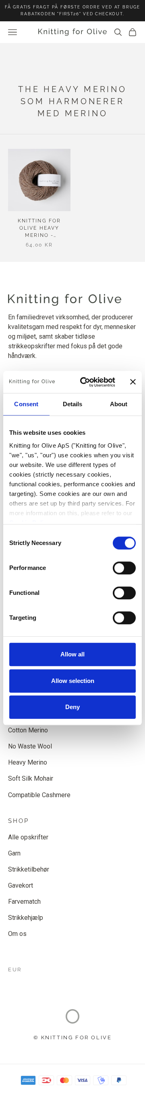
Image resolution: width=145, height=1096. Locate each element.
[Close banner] (133, 382)
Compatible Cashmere (39, 795)
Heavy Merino (27, 762)
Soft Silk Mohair (30, 778)
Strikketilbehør (28, 869)
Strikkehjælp (25, 917)
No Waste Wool (30, 746)
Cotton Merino (28, 730)
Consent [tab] (26, 404)
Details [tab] (73, 404)
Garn (14, 853)
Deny (72, 706)
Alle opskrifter (28, 837)
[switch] (124, 567)
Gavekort (20, 885)
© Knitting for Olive (72, 1037)
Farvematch (24, 901)
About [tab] (119, 404)
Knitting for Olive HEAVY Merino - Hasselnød (39, 228)
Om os (17, 934)
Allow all (72, 654)
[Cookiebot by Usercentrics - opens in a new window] (85, 382)
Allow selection (72, 680)
